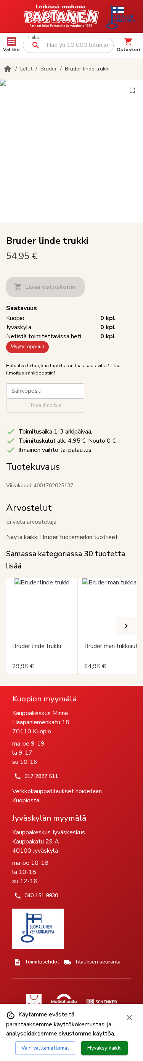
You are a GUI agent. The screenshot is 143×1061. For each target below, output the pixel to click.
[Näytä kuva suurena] (132, 90)
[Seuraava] (126, 626)
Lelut (26, 68)
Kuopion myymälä (44, 698)
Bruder (48, 68)
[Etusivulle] (7, 69)
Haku (33, 37)
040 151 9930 (41, 895)
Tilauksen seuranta (97, 961)
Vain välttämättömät (45, 1047)
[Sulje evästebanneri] (129, 1017)
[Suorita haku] (35, 45)
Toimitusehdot (41, 961)
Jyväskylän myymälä (49, 818)
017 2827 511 (41, 776)
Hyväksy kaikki (104, 1047)
